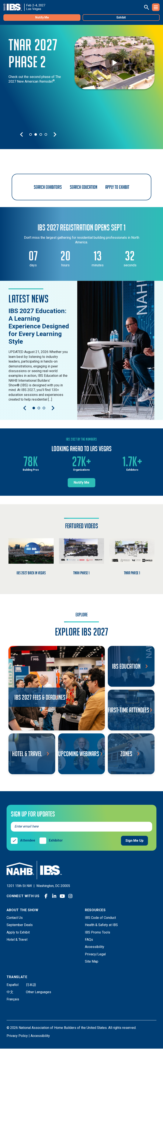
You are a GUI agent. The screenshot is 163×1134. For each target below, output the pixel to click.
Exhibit (121, 17)
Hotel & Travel (17, 940)
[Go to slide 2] (35, 134)
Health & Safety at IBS (101, 925)
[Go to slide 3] (40, 134)
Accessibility (94, 947)
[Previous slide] (21, 134)
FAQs (89, 940)
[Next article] (53, 408)
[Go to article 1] (33, 408)
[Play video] (114, 62)
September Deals (20, 925)
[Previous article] (24, 408)
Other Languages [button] (38, 992)
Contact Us (15, 918)
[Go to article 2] (39, 408)
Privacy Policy (17, 1036)
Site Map (91, 961)
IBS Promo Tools (97, 932)
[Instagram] (70, 896)
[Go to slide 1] (30, 134)
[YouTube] (62, 896)
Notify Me (42, 17)
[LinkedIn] (54, 896)
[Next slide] (55, 134)
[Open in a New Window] (116, 350)
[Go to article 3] (44, 408)
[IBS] (14, 7)
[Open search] (146, 7)
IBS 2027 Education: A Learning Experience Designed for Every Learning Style (38, 326)
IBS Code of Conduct (100, 918)
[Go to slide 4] (46, 134)
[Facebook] (46, 896)
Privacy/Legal (95, 954)
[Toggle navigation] (156, 7)
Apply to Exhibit (18, 932)
